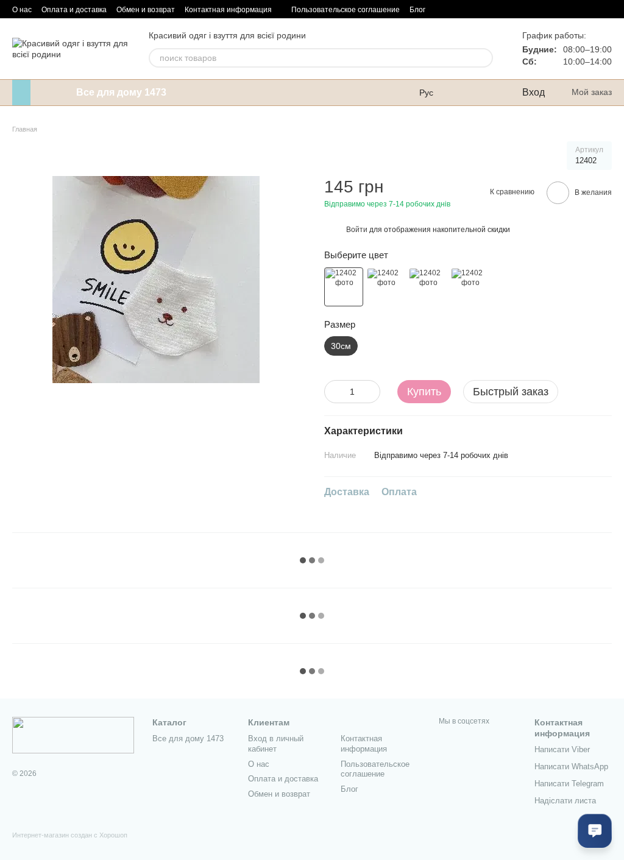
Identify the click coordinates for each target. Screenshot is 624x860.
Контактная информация (228, 9)
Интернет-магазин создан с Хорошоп (69, 835)
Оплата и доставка (74, 9)
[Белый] (343, 286)
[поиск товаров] (483, 58)
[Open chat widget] (595, 831)
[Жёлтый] (385, 286)
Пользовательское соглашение (345, 9)
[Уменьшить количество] (333, 392)
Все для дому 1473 (121, 92)
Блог (417, 9)
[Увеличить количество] (371, 392)
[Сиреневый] (469, 286)
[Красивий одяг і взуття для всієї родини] (73, 734)
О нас (22, 9)
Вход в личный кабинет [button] (275, 743)
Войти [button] (356, 229)
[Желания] (487, 92)
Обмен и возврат (145, 9)
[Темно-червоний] (427, 286)
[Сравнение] (462, 92)
